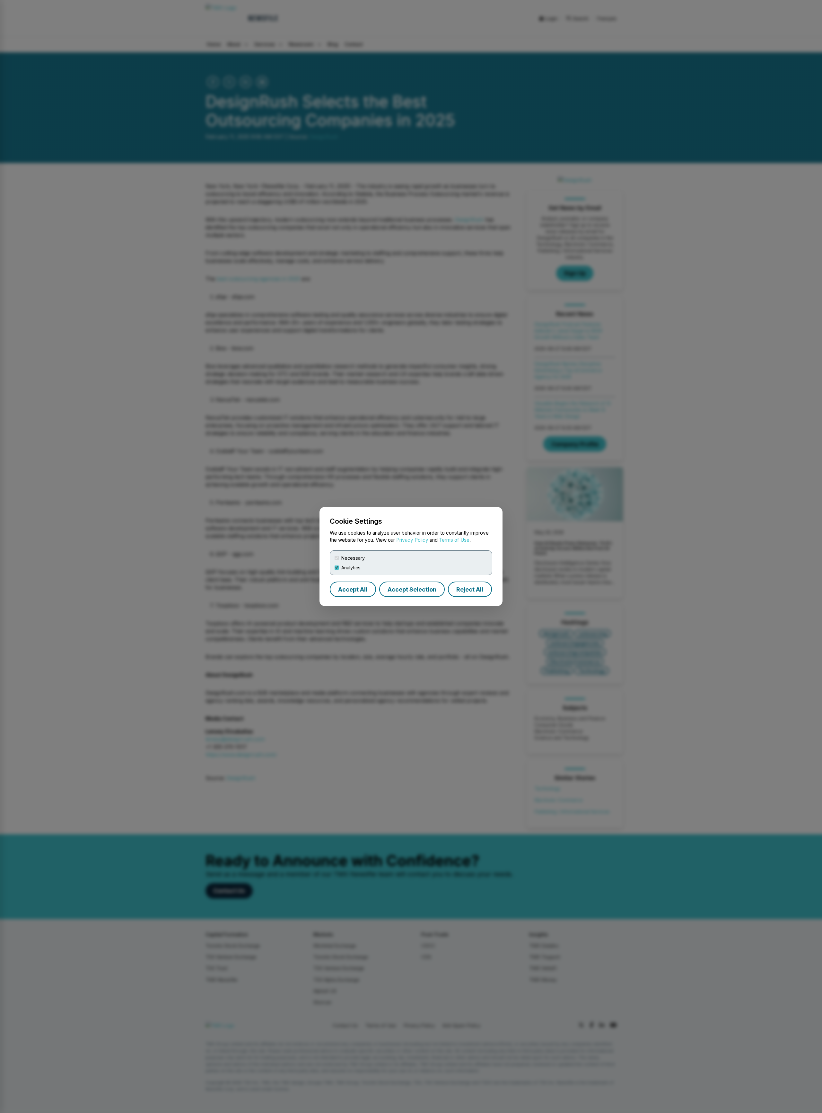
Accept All (352, 589)
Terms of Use (454, 540)
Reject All (469, 589)
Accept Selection (412, 589)
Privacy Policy (412, 540)
